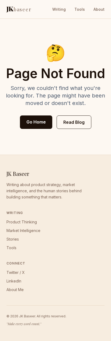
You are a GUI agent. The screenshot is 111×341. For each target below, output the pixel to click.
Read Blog (74, 122)
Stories (12, 239)
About (99, 9)
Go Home (36, 122)
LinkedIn (13, 281)
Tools (79, 9)
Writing (59, 9)
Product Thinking (21, 222)
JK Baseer (17, 173)
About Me (15, 289)
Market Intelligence (23, 230)
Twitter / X (15, 272)
